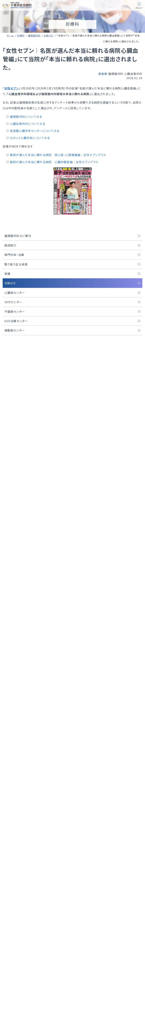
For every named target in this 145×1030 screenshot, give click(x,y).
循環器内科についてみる (26, 116)
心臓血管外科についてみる (27, 123)
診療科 (21, 35)
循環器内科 (34, 35)
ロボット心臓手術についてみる (30, 138)
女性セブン (11, 88)
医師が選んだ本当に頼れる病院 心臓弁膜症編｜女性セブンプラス (54, 162)
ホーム (10, 35)
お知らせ (48, 35)
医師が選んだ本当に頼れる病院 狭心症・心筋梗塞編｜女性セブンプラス (58, 155)
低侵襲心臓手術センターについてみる (34, 131)
